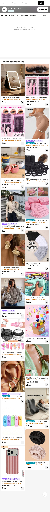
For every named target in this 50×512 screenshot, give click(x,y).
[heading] (22, 8)
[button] (3, 3)
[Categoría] (8, 3)
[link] (4, 9)
